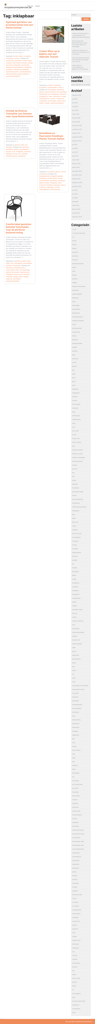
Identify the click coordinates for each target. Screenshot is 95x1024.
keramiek (75, 484)
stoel (73, 742)
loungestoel (75, 594)
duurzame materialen (13, 65)
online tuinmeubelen (78, 632)
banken (74, 275)
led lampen (75, 571)
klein (16, 56)
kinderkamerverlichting (79, 507)
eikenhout (75, 358)
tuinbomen (75, 807)
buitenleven (43, 178)
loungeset (27, 56)
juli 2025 (74, 144)
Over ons (30, 6)
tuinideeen (75, 822)
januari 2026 (76, 121)
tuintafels (75, 891)
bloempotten (76, 313)
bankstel (74, 279)
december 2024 (77, 171)
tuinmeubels (76, 853)
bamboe (53, 92)
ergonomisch (24, 272)
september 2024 (77, 182)
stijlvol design (23, 277)
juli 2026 (74, 99)
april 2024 (75, 201)
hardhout (75, 396)
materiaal (9, 154)
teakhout (26, 74)
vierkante (75, 929)
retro (64, 101)
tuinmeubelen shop (78, 845)
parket (74, 651)
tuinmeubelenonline (78, 849)
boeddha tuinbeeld (78, 320)
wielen (74, 986)
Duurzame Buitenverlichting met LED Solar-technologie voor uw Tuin (80, 59)
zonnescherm (76, 1008)
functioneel (25, 65)
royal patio (75, 693)
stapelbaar (50, 187)
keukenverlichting (77, 499)
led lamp (74, 567)
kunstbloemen (76, 537)
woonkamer (75, 1005)
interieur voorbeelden (78, 457)
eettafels (74, 351)
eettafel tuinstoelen (12, 272)
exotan (74, 362)
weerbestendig (55, 189)
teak (73, 761)
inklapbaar (28, 67)
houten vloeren (76, 442)
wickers (74, 982)
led (73, 564)
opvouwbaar (52, 101)
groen (74, 377)
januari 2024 (76, 213)
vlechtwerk (75, 944)
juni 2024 (75, 194)
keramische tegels (77, 491)
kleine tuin (75, 522)
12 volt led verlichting (78, 233)
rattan (59, 101)
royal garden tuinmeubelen (80, 685)
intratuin (74, 465)
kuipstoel (75, 529)
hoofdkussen (76, 415)
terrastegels (75, 773)
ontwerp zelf (76, 640)
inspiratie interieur (77, 450)
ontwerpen (43, 101)
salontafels (75, 701)
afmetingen (52, 90)
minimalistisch (44, 98)
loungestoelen (76, 598)
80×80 (74, 244)
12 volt (74, 229)
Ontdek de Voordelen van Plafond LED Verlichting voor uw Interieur (80, 52)
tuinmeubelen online (78, 841)
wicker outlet (76, 978)
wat (73, 970)
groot (73, 381)
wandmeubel (76, 963)
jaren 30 (74, 469)
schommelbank (76, 708)
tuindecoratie (76, 811)
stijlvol (20, 74)
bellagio (74, 282)
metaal (63, 96)
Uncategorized (76, 910)
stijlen (41, 103)
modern (52, 98)
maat (50, 96)
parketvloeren (76, 659)
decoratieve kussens (20, 63)
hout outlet (75, 431)
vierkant (74, 925)
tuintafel (9, 147)
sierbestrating (76, 720)
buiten (74, 324)
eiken (73, 355)
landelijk (74, 560)
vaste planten (76, 913)
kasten (74, 480)
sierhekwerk (76, 723)
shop (73, 716)
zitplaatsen (22, 156)
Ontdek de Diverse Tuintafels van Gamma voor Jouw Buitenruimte (19, 113)
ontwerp (74, 636)
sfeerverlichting (11, 74)
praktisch (42, 187)
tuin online (75, 788)
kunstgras (75, 541)
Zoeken (73, 15)
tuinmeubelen (52, 87)
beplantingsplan (77, 294)
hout (49, 94)
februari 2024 (76, 209)
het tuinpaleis (76, 404)
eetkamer (75, 339)
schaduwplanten (77, 704)
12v (73, 237)
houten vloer (76, 438)
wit (73, 989)
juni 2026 (75, 102)
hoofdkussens (76, 419)
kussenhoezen (76, 552)
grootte (8, 151)
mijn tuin (74, 613)
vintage (46, 103)
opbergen (56, 185)
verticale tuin (76, 921)
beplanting (75, 290)
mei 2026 (75, 106)
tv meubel (75, 902)
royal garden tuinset (78, 689)
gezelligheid (24, 149)
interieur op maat (77, 453)
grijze (74, 374)
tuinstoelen (43, 174)
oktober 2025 (76, 133)
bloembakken (76, 309)
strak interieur (76, 750)
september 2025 (77, 137)
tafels (8, 263)
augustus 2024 (76, 186)
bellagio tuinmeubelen (78, 286)
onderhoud (60, 98)
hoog (73, 423)
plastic (57, 172)
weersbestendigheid (13, 76)
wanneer (74, 967)
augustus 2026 (76, 95)
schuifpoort (75, 712)
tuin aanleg (75, 780)
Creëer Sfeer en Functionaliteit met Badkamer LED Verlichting (80, 67)
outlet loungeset (77, 643)
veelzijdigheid (44, 189)
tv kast (74, 898)
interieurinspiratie (77, 461)
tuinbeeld (75, 803)
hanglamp (75, 389)
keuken (74, 495)
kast (73, 476)
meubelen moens (77, 609)
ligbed (74, 575)
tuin (26, 145)
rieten (74, 678)
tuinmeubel (18, 263)
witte (73, 997)
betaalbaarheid (44, 176)
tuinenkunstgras (77, 815)
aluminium (18, 60)
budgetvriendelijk (57, 176)
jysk (73, 472)
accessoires (10, 60)
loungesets (9, 58)
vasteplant (75, 917)
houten (74, 434)
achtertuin (75, 252)
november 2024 (77, 175)
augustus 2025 (76, 140)
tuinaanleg (75, 792)
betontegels (75, 305)
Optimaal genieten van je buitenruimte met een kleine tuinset (19, 25)
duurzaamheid (62, 92)
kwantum (75, 556)
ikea (73, 446)
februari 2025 (76, 163)
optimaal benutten (12, 72)
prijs (73, 666)
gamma (17, 145)
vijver (73, 932)
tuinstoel (9, 265)
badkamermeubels (77, 263)
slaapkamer (75, 735)
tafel (22, 145)
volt (73, 951)
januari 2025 (76, 167)
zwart (74, 1012)
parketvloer (75, 655)
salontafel (75, 697)
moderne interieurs (77, 621)
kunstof (74, 545)
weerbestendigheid (57, 103)
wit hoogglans (76, 993)
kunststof (9, 69)
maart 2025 (75, 159)
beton (74, 301)
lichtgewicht (43, 96)
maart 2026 (75, 114)
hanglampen (76, 393)
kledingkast (75, 510)
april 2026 (75, 110)
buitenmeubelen (77, 328)
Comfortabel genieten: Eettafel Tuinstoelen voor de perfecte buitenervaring (19, 228)
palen (74, 647)
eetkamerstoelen (77, 343)
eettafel (17, 261)
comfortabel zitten (12, 270)
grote (73, 385)
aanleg (74, 248)
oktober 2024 (76, 179)
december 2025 (77, 125)
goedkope (53, 180)
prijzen (74, 670)
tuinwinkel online (77, 894)
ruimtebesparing (25, 72)
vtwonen (74, 959)
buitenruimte (27, 60)
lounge (74, 579)
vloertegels (75, 948)
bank (73, 271)
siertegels (75, 731)
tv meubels (75, 906)
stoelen (23, 261)
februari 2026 (76, 118)
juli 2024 (74, 190)
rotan (73, 682)
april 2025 (75, 156)
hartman (74, 400)
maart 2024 (75, 205)
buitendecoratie (19, 268)
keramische (75, 488)
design (30, 63)
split (73, 739)
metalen (74, 605)
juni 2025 (75, 148)
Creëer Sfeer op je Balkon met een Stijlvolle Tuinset (49, 54)
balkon (50, 85)
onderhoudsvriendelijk (21, 69)
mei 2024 (75, 198)
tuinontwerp (75, 860)
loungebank (75, 583)
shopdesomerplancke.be (18, 7)
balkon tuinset (44, 92)
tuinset (16, 58)
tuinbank (74, 799)
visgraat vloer (76, 940)
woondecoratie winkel (78, 1001)
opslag (15, 277)
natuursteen (75, 628)
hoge (73, 412)
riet (73, 674)
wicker (74, 974)
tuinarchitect (76, 796)
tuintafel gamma (11, 156)
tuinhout (74, 818)
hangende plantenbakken (14, 67)
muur (73, 624)
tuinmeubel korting (77, 830)
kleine (21, 56)
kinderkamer (76, 503)
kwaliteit (50, 185)
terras (15, 154)
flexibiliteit (43, 94)
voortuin (74, 955)
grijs (73, 370)
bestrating (75, 298)
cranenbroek (76, 332)
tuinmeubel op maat (78, 834)
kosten (74, 526)
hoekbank (75, 408)
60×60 (74, 241)
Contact (37, 6)
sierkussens (75, 727)
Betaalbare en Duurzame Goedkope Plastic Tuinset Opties (51, 136)
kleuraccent (18, 274)
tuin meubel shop (77, 784)
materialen (56, 96)
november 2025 (77, 129)
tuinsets (74, 875)
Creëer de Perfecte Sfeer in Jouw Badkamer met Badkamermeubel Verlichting (81, 35)
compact (9, 63)
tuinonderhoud (76, 856)
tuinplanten (75, 868)
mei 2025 (75, 152)
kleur (59, 183)
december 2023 (77, 217)
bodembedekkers (77, 317)
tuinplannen (75, 864)
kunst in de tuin (76, 533)
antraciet (75, 260)
